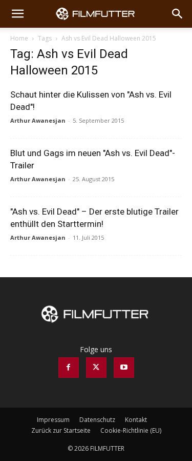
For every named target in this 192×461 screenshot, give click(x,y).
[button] (17, 14)
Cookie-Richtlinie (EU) (130, 430)
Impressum (53, 419)
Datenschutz (97, 419)
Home (19, 38)
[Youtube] (124, 367)
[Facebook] (68, 367)
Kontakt (136, 419)
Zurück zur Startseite (61, 430)
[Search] (177, 14)
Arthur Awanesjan (38, 120)
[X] (96, 367)
